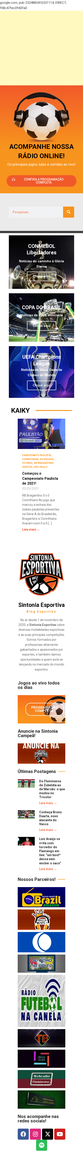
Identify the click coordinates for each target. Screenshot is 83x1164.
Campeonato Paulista (36, 455)
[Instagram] (35, 1134)
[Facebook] (23, 1134)
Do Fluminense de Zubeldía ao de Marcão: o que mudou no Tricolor (52, 789)
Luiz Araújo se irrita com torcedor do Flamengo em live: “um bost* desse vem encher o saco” (50, 851)
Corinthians (30, 459)
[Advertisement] (41, 48)
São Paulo (40, 467)
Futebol (27, 463)
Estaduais (47, 459)
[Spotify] (41, 1145)
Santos (27, 467)
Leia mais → (31, 529)
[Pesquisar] (68, 212)
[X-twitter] (47, 1134)
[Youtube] (59, 1134)
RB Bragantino (43, 463)
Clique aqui (41, 276)
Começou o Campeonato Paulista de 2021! (40, 478)
